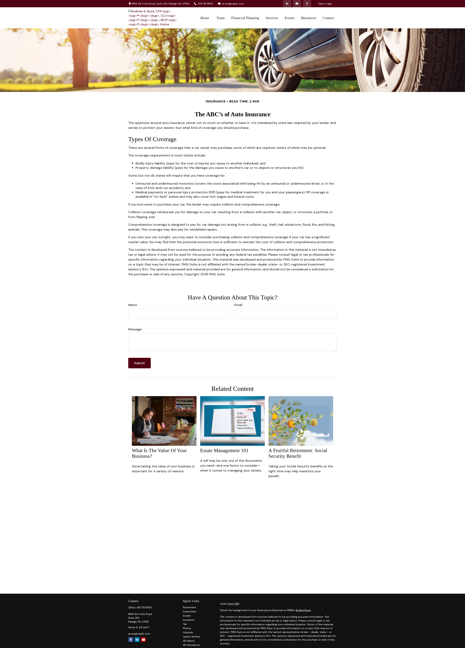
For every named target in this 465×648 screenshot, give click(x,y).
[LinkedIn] (287, 3)
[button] (205, 18)
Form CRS (233, 603)
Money (187, 628)
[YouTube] (297, 3)
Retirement (189, 607)
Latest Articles (191, 636)
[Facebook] (307, 3)
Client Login (325, 3)
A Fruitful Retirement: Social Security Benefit (297, 453)
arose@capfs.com (233, 3)
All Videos (189, 640)
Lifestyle (188, 632)
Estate (187, 615)
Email (238, 305)
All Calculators (191, 645)
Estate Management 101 (224, 450)
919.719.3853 (205, 3)
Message (135, 329)
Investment (189, 611)
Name (132, 305)
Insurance (188, 619)
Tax (185, 624)
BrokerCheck (303, 610)
